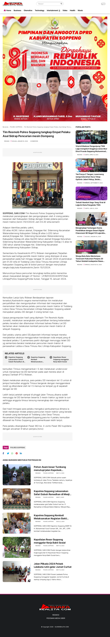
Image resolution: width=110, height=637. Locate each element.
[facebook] (4, 453)
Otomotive (28, 10)
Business (17, 10)
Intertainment (52, 10)
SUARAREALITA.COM (62, 627)
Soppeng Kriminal (85, 250)
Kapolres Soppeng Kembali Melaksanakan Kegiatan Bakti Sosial (39, 359)
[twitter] (9, 453)
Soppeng (81, 222)
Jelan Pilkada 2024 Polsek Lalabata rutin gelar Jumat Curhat (52, 565)
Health (72, 10)
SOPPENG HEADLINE (85, 168)
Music (80, 10)
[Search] (61, 4)
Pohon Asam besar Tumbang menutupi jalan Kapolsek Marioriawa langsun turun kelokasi (50, 469)
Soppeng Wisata (84, 140)
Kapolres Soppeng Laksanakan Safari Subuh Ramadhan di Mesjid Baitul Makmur (16, 359)
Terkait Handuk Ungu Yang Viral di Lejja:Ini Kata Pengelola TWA (90, 203)
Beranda (5, 127)
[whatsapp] (13, 453)
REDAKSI (55, 615)
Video (65, 10)
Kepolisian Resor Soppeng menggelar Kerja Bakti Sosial (61, 359)
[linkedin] (22, 453)
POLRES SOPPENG (16, 127)
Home (8, 10)
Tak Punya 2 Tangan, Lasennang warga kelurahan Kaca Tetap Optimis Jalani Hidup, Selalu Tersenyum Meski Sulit (90, 177)
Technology (39, 10)
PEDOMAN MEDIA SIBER (56, 618)
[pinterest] (17, 453)
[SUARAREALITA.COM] (13, 5)
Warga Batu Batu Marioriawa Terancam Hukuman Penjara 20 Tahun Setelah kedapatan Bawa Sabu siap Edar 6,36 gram (89, 259)
